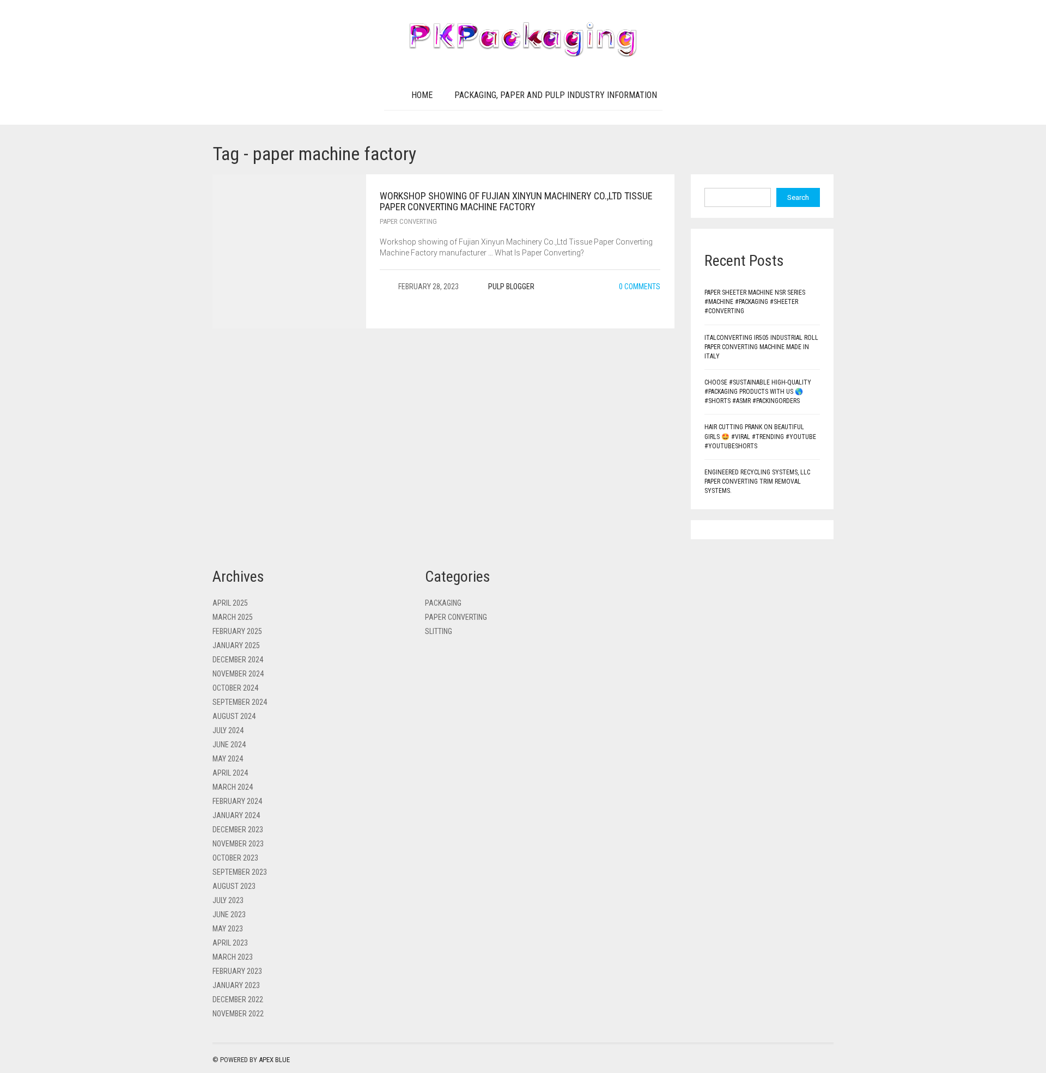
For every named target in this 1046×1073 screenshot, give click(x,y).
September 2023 (239, 872)
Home (422, 95)
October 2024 (235, 688)
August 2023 (234, 886)
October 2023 (235, 857)
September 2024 (239, 702)
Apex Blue (274, 1060)
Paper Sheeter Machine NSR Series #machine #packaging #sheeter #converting (754, 302)
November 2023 (238, 843)
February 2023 (237, 971)
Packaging (443, 603)
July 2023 (228, 900)
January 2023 (236, 985)
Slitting (438, 631)
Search (798, 197)
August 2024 (234, 716)
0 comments (638, 286)
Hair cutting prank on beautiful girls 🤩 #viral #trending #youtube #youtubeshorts (760, 436)
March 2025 (232, 617)
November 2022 (238, 1013)
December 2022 (237, 999)
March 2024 (232, 787)
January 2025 (236, 645)
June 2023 (229, 914)
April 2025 (230, 603)
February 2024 (237, 801)
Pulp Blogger (511, 286)
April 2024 (230, 773)
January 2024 (236, 815)
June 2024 (229, 744)
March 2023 (232, 957)
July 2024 (228, 730)
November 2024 (238, 673)
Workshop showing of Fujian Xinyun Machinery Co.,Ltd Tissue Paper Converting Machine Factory (516, 201)
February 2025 (237, 631)
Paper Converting (408, 221)
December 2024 (237, 659)
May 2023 (227, 928)
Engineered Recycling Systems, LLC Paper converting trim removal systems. (757, 481)
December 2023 (237, 829)
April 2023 (230, 942)
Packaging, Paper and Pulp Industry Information (555, 95)
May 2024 (227, 758)
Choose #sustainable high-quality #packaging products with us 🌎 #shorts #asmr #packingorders (757, 392)
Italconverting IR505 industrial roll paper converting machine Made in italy (761, 347)
